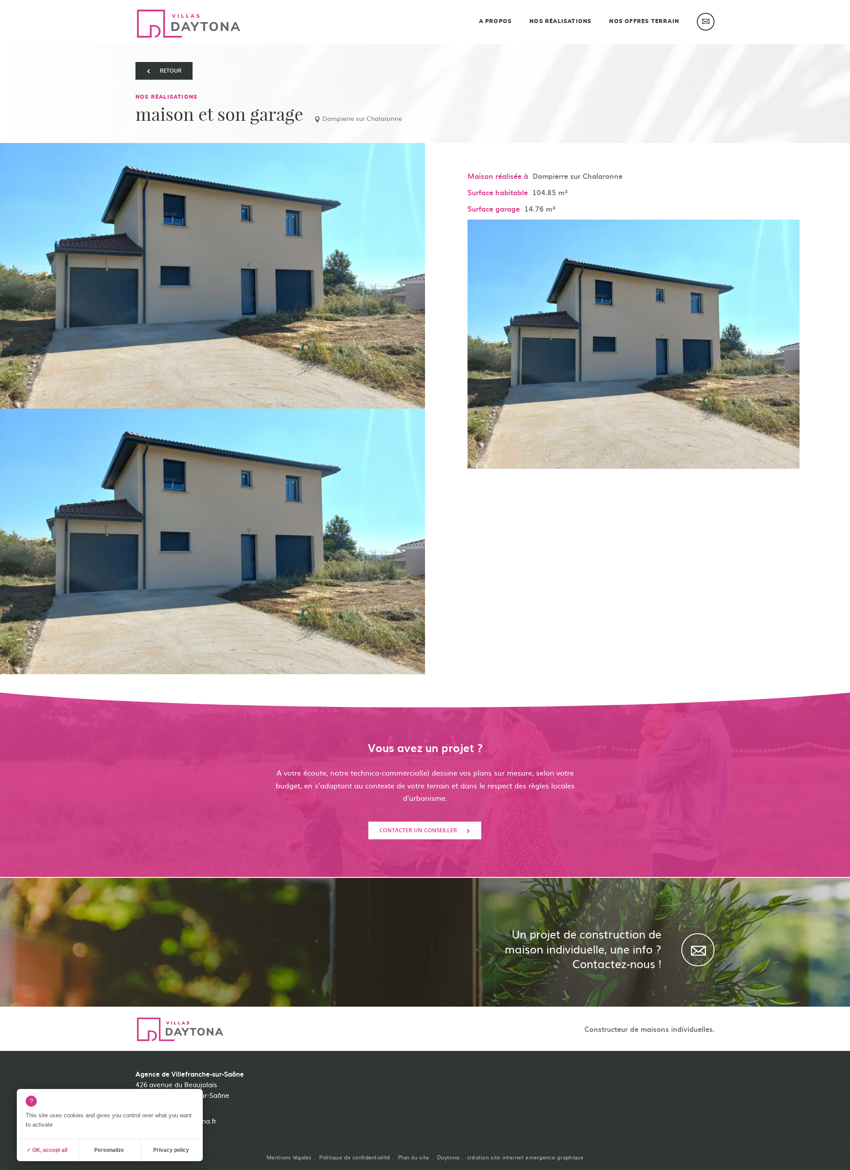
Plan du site (413, 1157)
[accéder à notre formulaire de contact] (704, 1089)
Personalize (109, 1150)
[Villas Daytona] (188, 23)
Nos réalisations (560, 21)
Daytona (448, 1157)
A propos (495, 21)
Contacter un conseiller (418, 830)
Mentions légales (289, 1157)
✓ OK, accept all (47, 1150)
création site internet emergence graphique (525, 1157)
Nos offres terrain (644, 21)
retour (171, 70)
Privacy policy (171, 1150)
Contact (706, 22)
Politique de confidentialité (354, 1157)
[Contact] (698, 949)
